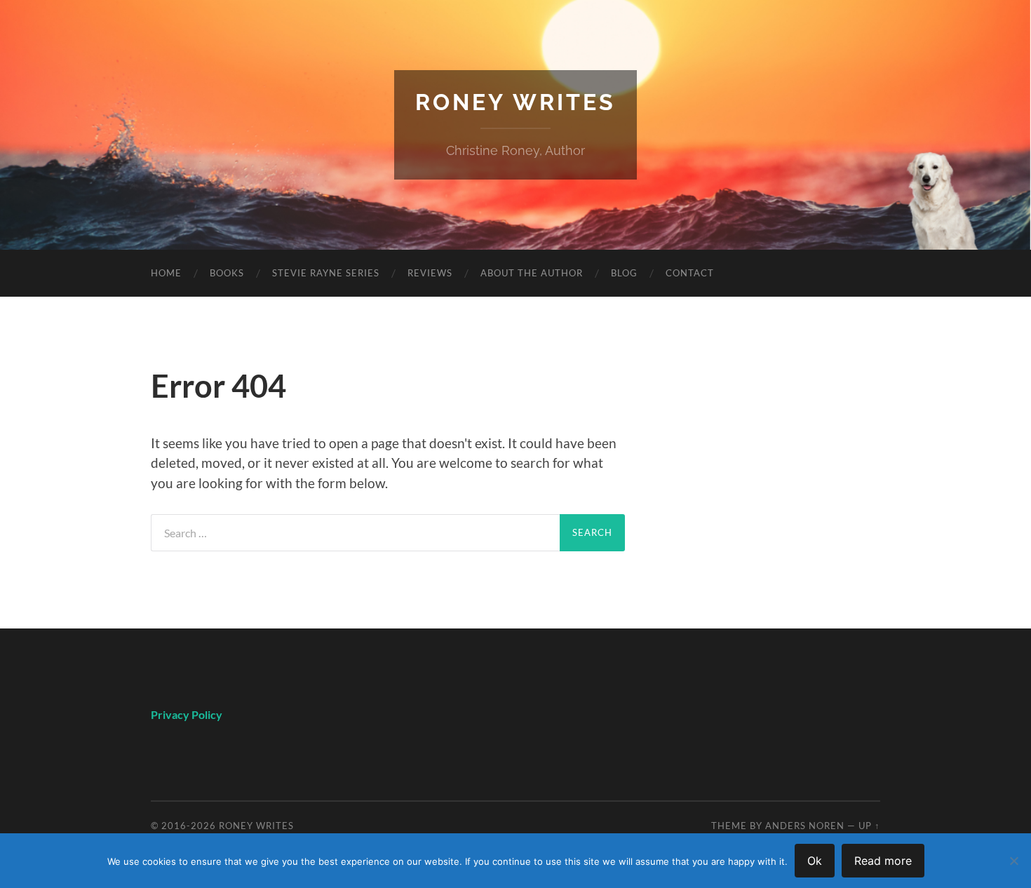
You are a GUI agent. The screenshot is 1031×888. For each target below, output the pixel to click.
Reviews (429, 272)
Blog (624, 272)
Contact (690, 272)
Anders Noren (804, 825)
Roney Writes (515, 102)
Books (227, 272)
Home (166, 272)
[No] (1013, 861)
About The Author (531, 272)
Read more (883, 861)
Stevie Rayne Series (325, 272)
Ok (814, 861)
